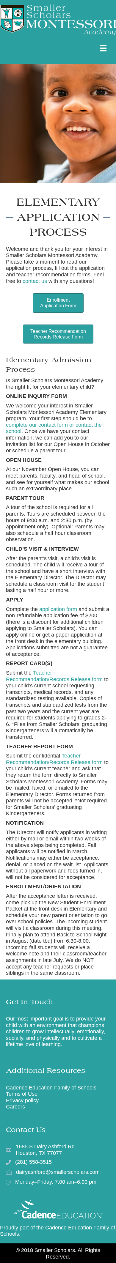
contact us (35, 281)
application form (58, 609)
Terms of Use (21, 1094)
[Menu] (103, 48)
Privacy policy (22, 1100)
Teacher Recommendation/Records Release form (54, 676)
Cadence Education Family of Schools (51, 1088)
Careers (15, 1107)
